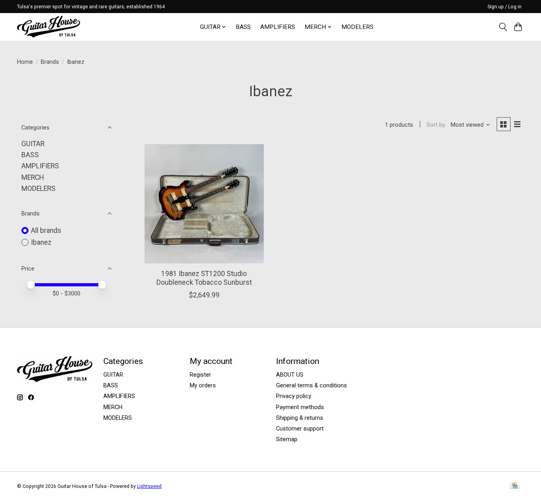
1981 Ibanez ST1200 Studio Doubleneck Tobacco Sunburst (204, 278)
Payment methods (300, 407)
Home (25, 61)
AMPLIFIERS (277, 26)
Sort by (436, 124)
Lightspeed (149, 486)
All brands (46, 230)
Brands (50, 61)
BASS (243, 26)
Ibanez (41, 242)
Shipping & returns (299, 417)
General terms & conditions (311, 385)
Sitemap (286, 439)
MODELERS (357, 26)
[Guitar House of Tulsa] (48, 27)
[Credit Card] (515, 486)
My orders (203, 385)
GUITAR (32, 144)
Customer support (300, 428)
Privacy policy (293, 396)
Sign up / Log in (505, 7)
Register (200, 374)
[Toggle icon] (503, 27)
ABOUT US (289, 374)
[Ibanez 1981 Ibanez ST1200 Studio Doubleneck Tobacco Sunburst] (204, 203)
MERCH (32, 177)
